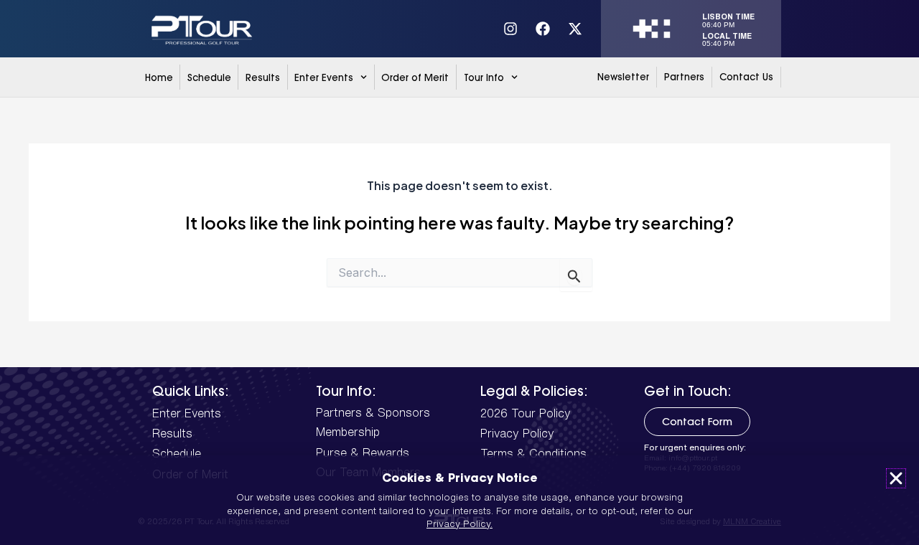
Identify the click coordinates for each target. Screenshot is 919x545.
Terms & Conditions (533, 453)
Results (263, 77)
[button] (896, 478)
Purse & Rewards (362, 452)
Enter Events (323, 77)
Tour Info (484, 77)
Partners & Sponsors (373, 412)
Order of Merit (415, 77)
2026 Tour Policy (525, 413)
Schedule (209, 77)
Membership (348, 431)
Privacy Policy (517, 433)
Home (159, 77)
